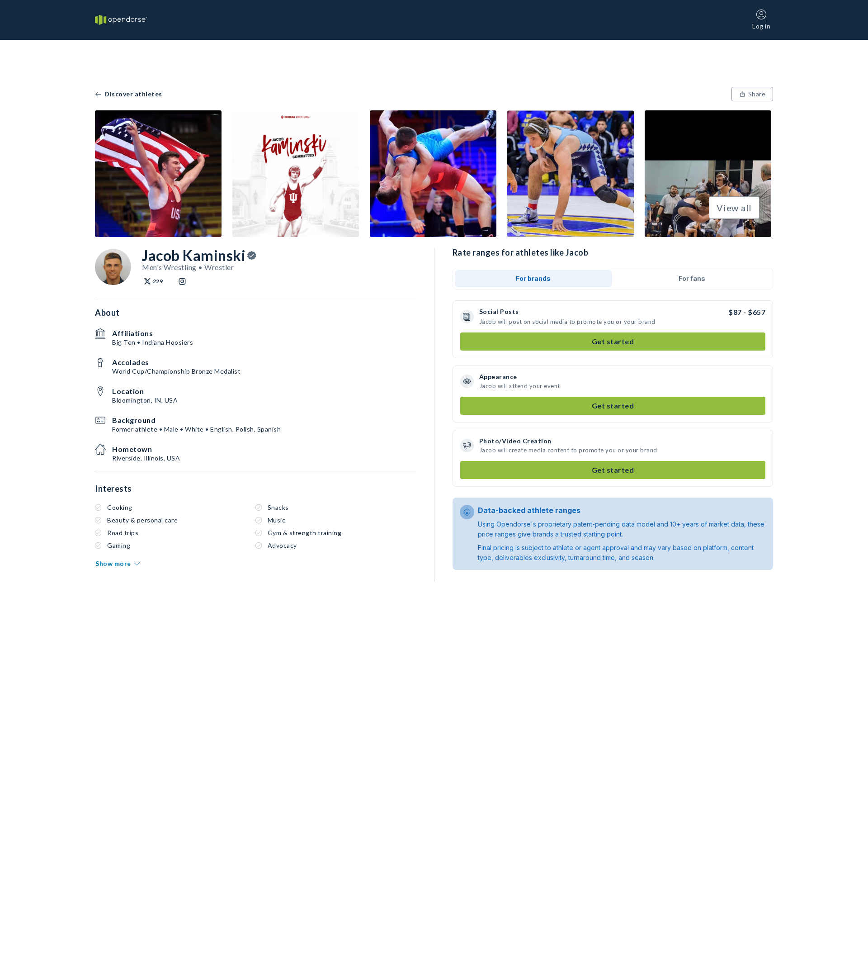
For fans (692, 278)
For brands (533, 278)
